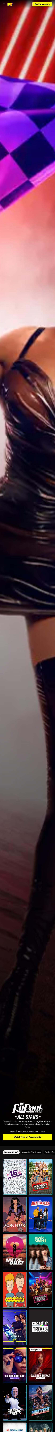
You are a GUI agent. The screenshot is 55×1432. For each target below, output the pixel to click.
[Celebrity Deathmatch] (14, 1402)
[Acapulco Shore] (40, 1176)
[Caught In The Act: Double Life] (14, 1365)
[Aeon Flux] (14, 1214)
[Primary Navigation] (4, 4)
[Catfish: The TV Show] (14, 1327)
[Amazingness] (40, 1214)
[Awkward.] (40, 1252)
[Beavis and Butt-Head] (14, 1289)
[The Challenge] (40, 1402)
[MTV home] (10, 4)
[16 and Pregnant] (14, 1176)
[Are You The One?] (14, 1252)
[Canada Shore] (40, 1289)
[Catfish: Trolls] (40, 1327)
